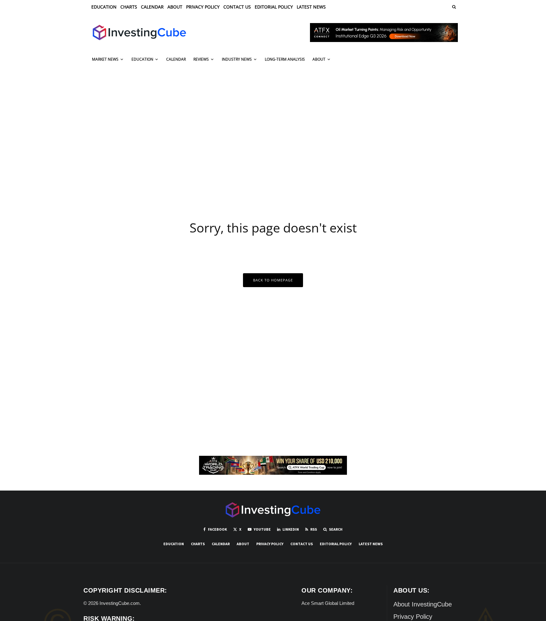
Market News (105, 59)
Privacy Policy (203, 7)
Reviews (201, 59)
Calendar (152, 7)
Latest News (311, 7)
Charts (128, 7)
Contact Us (237, 7)
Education (104, 7)
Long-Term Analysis (285, 59)
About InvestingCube (422, 604)
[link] (453, 7)
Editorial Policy (274, 7)
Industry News (237, 59)
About (174, 7)
